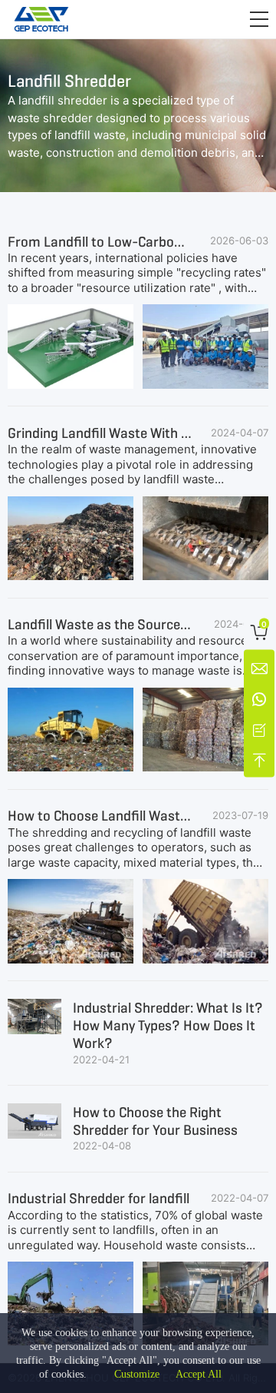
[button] (259, 19)
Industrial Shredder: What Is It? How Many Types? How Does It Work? (168, 1026)
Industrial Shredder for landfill (98, 1198)
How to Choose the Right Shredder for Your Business (155, 1121)
